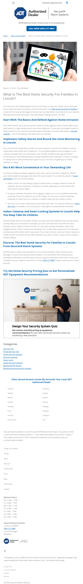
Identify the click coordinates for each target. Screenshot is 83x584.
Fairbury (45, 402)
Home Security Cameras (13, 363)
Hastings (11, 406)
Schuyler (10, 389)
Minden (10, 398)
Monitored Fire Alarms (12, 366)
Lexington (45, 415)
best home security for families (64, 109)
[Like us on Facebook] (5, 551)
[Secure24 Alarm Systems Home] (41, 13)
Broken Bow (12, 420)
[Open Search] (67, 3)
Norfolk (10, 402)
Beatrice (10, 393)
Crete (9, 411)
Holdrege (45, 406)
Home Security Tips (11, 352)
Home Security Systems (12, 354)
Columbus (45, 389)
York (43, 420)
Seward (45, 398)
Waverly (45, 393)
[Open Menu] (13, 3)
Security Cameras (10, 357)
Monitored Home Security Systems (17, 368)
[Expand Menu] (23, 20)
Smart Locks (8, 360)
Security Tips (8, 349)
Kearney (10, 415)
